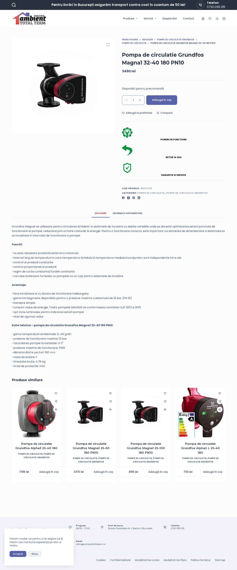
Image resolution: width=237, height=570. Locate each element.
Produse (128, 18)
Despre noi (169, 18)
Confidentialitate (120, 560)
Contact (188, 18)
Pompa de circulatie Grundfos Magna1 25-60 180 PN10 (91, 448)
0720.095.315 (216, 7)
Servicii (148, 18)
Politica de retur (201, 560)
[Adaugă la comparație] (56, 401)
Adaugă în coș (161, 100)
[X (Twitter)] (128, 197)
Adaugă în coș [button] (49, 472)
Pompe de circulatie (151, 193)
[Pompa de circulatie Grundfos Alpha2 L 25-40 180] (200, 412)
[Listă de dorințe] (210, 18)
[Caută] (14, 5)
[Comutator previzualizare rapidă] (56, 409)
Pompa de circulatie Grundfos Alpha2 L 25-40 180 (200, 448)
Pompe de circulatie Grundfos (187, 193)
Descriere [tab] (101, 213)
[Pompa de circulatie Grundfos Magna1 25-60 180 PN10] (91, 412)
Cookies (101, 560)
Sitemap (220, 560)
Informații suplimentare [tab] (127, 213)
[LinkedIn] (139, 197)
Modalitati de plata (175, 560)
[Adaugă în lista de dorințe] (56, 393)
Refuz (35, 554)
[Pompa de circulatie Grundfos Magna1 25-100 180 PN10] (146, 412)
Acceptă (18, 554)
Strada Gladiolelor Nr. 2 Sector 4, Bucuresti (130, 528)
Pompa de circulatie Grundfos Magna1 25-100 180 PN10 (146, 448)
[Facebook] (123, 197)
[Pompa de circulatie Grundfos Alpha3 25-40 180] (36, 412)
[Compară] (217, 18)
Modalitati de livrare (147, 560)
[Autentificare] (203, 18)
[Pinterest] (133, 197)
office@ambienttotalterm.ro (90, 544)
